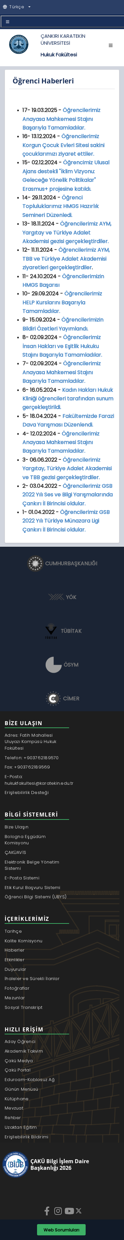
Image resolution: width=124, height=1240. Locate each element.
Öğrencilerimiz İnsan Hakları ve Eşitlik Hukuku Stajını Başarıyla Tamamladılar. (62, 346)
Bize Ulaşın (16, 827)
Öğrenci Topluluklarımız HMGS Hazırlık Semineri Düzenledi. (60, 206)
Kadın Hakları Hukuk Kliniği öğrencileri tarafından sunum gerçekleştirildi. (67, 398)
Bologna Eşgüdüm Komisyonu (25, 839)
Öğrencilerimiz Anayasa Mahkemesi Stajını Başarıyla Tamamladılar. (61, 118)
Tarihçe (13, 931)
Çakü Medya (19, 1061)
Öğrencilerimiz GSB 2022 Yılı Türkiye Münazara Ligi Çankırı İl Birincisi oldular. (66, 520)
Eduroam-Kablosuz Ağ (30, 1079)
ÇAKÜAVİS (15, 852)
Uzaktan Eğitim (21, 1127)
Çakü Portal (17, 1070)
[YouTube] (69, 1211)
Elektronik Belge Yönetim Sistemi (32, 865)
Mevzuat (14, 1108)
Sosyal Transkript (23, 1007)
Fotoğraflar (17, 988)
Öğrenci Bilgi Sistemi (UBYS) (35, 897)
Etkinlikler (14, 960)
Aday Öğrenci (20, 1041)
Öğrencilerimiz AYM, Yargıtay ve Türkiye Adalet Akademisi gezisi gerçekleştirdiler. (66, 232)
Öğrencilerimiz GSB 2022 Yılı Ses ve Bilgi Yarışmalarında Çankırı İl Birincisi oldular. (67, 494)
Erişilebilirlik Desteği (27, 792)
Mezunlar (15, 998)
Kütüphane (16, 1099)
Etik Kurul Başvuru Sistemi (33, 887)
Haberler (14, 950)
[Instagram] (58, 1211)
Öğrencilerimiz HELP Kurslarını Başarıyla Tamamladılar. (62, 302)
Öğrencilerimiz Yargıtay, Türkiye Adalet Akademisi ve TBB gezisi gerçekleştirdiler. (67, 468)
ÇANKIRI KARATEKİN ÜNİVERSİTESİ (63, 39)
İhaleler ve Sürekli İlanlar (32, 978)
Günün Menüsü (21, 1089)
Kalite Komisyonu (23, 941)
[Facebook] (47, 1211)
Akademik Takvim (24, 1051)
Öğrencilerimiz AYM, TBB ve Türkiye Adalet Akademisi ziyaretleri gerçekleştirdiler (66, 258)
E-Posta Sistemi (22, 878)
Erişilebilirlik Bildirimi (27, 1137)
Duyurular (15, 969)
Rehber (13, 1118)
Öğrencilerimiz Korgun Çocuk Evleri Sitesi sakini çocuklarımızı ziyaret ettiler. (63, 145)
